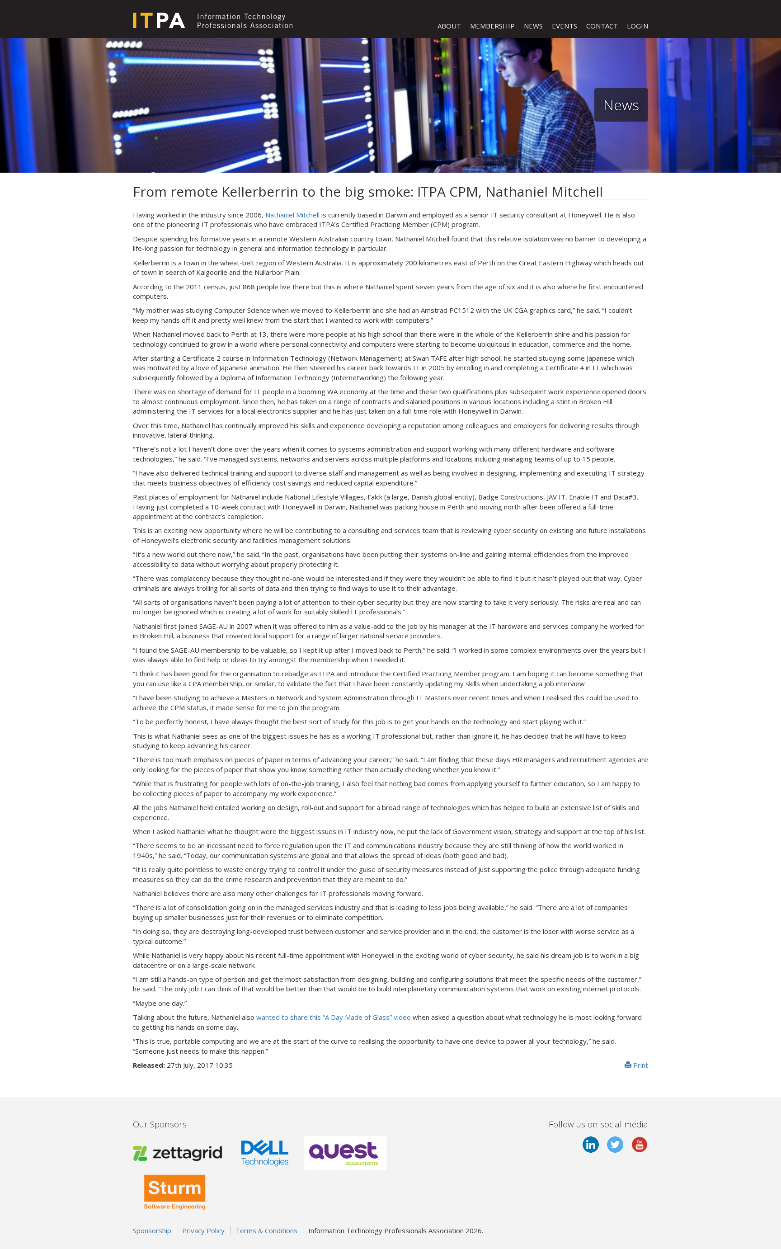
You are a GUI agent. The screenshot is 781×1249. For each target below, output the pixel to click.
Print (639, 1065)
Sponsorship (152, 1230)
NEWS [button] (533, 25)
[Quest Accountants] (345, 1152)
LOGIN (637, 25)
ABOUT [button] (449, 25)
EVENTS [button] (564, 25)
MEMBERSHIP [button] (492, 25)
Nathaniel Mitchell (292, 214)
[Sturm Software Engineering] (175, 1190)
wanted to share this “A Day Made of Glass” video (333, 1017)
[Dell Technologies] (264, 1152)
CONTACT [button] (602, 25)
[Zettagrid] (179, 1152)
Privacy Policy (203, 1230)
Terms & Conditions (266, 1230)
